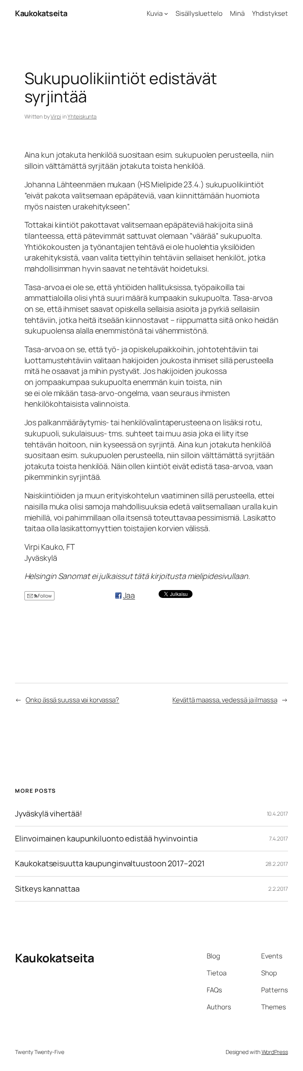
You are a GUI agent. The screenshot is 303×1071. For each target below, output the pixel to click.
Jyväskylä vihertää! (48, 813)
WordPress (275, 1052)
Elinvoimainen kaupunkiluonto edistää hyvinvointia (106, 838)
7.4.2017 (278, 838)
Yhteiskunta (82, 116)
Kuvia (155, 13)
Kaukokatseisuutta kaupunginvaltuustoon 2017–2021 (109, 863)
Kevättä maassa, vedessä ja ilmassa (224, 699)
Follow (44, 595)
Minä (237, 13)
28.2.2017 (277, 863)
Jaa (129, 595)
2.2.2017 (278, 888)
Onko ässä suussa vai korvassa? (72, 699)
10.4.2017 (277, 813)
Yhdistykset (270, 13)
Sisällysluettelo (199, 13)
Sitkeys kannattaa (47, 888)
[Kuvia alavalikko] (166, 13)
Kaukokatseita (41, 13)
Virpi (55, 116)
